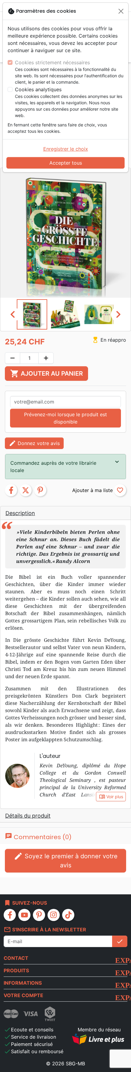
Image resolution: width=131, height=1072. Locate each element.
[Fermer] (121, 11)
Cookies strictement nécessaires (52, 62)
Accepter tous (65, 163)
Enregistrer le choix (65, 149)
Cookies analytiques (38, 89)
